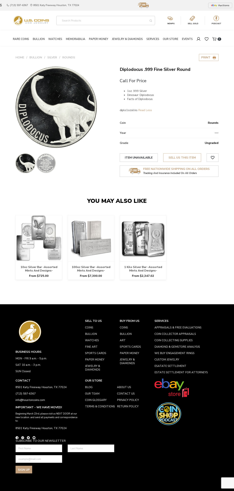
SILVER (52, 57)
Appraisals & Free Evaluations (177, 327)
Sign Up (24, 470)
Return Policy (128, 406)
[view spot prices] (1, 5)
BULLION (35, 57)
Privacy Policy (128, 400)
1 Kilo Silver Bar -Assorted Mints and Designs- (143, 268)
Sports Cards (95, 353)
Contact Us (126, 393)
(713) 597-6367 (19, 5)
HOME (20, 57)
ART (123, 340)
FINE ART (91, 347)
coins (89, 327)
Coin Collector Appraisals (175, 334)
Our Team (92, 393)
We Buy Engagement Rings (174, 353)
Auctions (223, 5)
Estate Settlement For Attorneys (181, 372)
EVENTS (187, 39)
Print (207, 57)
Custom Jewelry (166, 359)
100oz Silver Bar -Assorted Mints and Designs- (91, 268)
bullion (91, 334)
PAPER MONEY (94, 359)
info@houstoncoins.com (30, 400)
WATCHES (92, 340)
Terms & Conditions (100, 406)
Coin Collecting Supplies (173, 340)
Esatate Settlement (170, 366)
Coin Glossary (96, 400)
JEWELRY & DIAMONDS (92, 367)
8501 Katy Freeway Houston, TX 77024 (56, 5)
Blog (89, 387)
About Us (124, 387)
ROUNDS (68, 57)
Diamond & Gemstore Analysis (177, 347)
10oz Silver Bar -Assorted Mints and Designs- (38, 268)
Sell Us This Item (182, 158)
